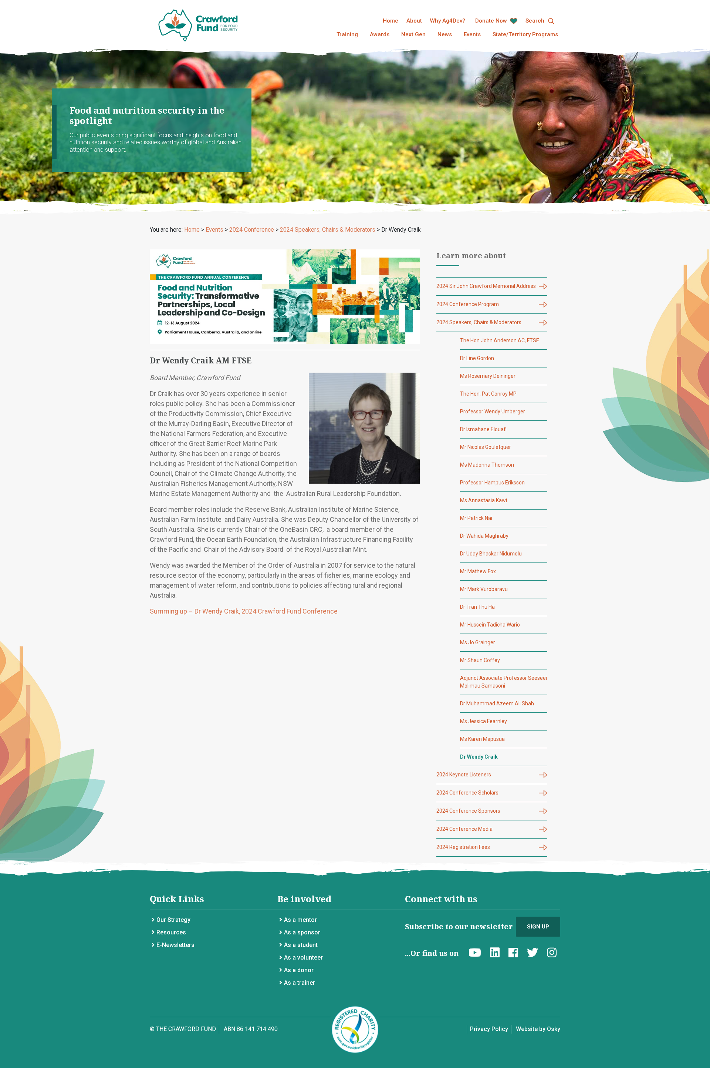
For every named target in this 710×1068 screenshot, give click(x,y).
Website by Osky (538, 1028)
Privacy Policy (489, 1028)
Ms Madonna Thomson (487, 465)
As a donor (299, 970)
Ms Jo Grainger (477, 642)
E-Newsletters (175, 944)
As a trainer (299, 982)
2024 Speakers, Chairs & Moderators (478, 322)
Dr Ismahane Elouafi (483, 429)
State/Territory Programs (525, 34)
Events (472, 34)
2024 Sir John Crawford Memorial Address (486, 286)
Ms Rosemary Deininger (487, 376)
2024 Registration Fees (463, 847)
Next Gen (413, 34)
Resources (171, 932)
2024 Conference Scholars (467, 793)
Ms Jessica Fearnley (483, 721)
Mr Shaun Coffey (480, 660)
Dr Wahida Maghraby (484, 536)
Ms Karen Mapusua (482, 739)
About (414, 20)
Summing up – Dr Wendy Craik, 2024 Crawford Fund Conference (244, 611)
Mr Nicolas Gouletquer (485, 447)
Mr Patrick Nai (476, 518)
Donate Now (491, 20)
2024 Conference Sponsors (468, 811)
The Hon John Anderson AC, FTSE (499, 340)
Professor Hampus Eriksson (492, 483)
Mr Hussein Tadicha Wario (490, 625)
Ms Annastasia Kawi (483, 500)
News (444, 34)
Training (347, 34)
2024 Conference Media (464, 829)
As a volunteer (303, 957)
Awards (379, 34)
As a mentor (300, 919)
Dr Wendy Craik (479, 757)
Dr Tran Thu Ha (477, 607)
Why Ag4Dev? (447, 20)
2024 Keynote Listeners (463, 775)
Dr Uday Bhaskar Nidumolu (491, 554)
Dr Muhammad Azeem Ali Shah (497, 703)
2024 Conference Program (467, 304)
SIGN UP (538, 926)
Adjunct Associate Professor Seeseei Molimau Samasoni (503, 682)
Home (390, 20)
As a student (301, 944)
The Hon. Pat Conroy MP (488, 394)
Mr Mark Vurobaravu (484, 589)
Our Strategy (173, 919)
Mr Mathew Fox (478, 571)
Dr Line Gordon (477, 358)
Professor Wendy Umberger (492, 411)
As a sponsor (302, 932)
